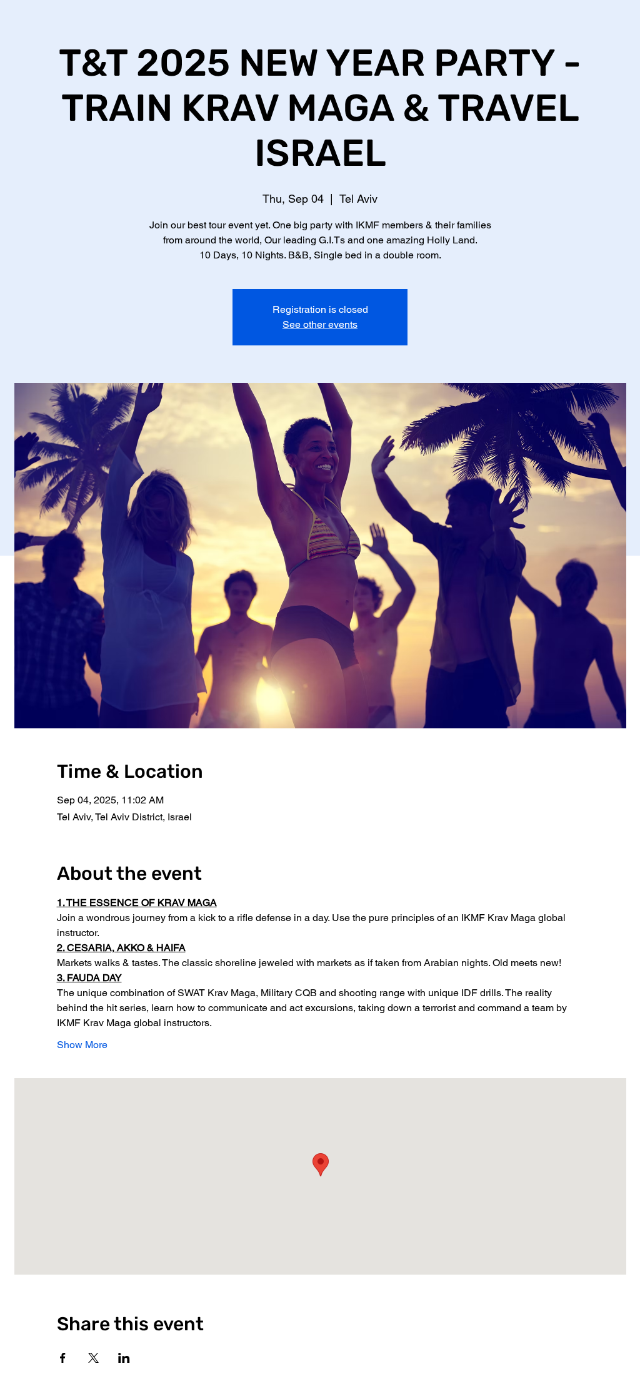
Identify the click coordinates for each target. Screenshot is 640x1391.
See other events (320, 324)
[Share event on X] (93, 1358)
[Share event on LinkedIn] (124, 1358)
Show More (82, 1045)
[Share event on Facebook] (63, 1358)
